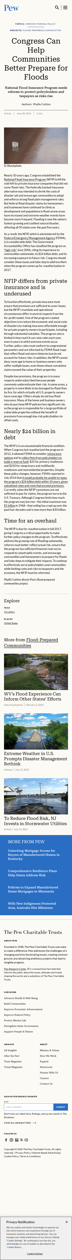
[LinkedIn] (17, 1140)
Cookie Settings (35, 1253)
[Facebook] (6, 1140)
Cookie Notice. (14, 1247)
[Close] (66, 1222)
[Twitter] (21, 1139)
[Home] (33, 932)
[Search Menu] (57, 7)
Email (6, 1101)
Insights (9, 1044)
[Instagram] (11, 1140)
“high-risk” (10, 250)
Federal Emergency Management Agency (29, 238)
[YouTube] (26, 1140)
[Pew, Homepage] (11, 7)
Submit (60, 1107)
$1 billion (9, 505)
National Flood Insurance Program (25, 179)
